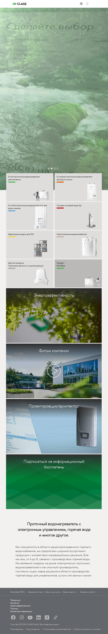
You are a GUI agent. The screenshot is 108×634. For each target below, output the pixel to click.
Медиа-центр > (69, 592)
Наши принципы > (53, 592)
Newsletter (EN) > (18, 592)
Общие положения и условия (87, 629)
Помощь (14, 608)
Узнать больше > (54, 97)
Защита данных (33, 629)
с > (36, 592)
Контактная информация (21, 611)
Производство (16, 629)
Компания (14, 602)
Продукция (15, 600)
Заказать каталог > (88, 592)
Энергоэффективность (20, 605)
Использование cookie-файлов (57, 629)
